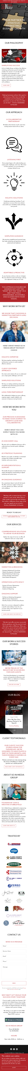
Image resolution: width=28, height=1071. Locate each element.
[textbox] (14, 946)
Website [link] (23, 703)
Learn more (6, 85)
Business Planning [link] (17, 700)
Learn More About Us (9, 825)
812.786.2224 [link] (16, 1029)
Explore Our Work (14, 684)
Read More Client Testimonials (14, 766)
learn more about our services (12, 614)
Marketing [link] (7, 703)
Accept (14, 1067)
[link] (7, 6)
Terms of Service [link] (15, 989)
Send (14, 983)
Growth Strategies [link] (20, 702)
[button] (26, 6)
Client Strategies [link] (9, 702)
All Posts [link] (8, 700)
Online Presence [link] (15, 703)
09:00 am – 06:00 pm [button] (16, 1039)
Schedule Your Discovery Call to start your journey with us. (14, 516)
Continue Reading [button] (14, 726)
